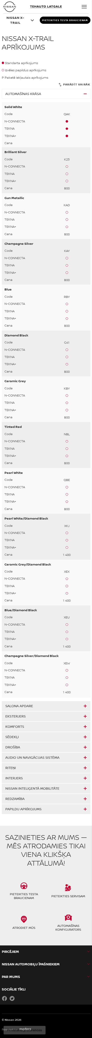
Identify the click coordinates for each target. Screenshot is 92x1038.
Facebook (4, 998)
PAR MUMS (11, 976)
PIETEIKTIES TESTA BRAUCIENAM (65, 20)
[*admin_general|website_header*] (9, 6)
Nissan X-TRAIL (15, 20)
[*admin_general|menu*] (84, 6)
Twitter (12, 998)
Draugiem (19, 998)
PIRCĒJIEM (10, 951)
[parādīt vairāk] (74, 84)
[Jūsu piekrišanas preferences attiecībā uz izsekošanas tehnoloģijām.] (25, 1030)
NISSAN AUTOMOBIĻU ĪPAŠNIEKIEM (31, 964)
